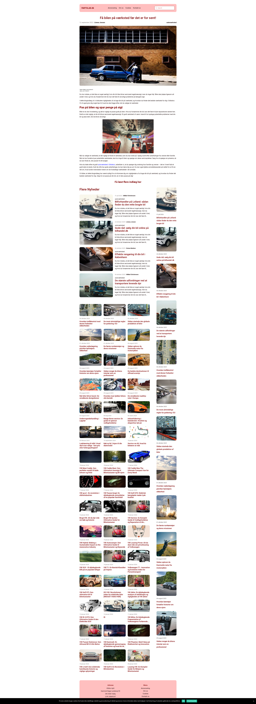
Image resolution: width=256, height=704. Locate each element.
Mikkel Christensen (129, 195)
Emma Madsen (131, 248)
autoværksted (171, 22)
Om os (121, 8)
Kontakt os (137, 8)
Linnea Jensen (99, 22)
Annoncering (112, 8)
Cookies (128, 8)
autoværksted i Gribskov (106, 165)
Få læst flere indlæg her (128, 181)
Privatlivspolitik (191, 701)
